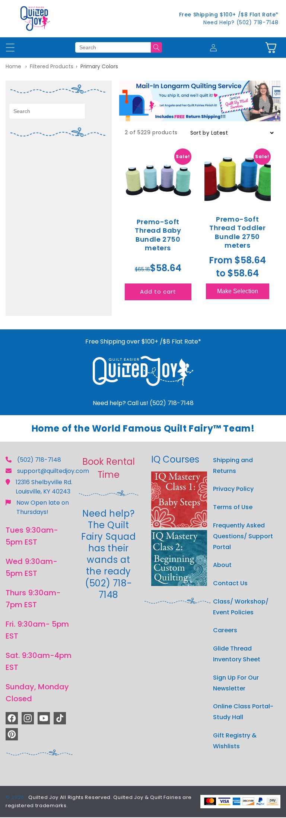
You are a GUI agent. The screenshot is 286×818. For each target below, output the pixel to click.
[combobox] (113, 47)
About (222, 565)
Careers (225, 630)
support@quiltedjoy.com (53, 471)
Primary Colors (99, 66)
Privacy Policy (233, 489)
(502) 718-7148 (39, 459)
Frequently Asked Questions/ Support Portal (243, 536)
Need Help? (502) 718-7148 (241, 22)
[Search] (156, 47)
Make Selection (237, 291)
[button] (270, 47)
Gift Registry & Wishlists (235, 740)
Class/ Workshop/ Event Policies (240, 607)
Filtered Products (51, 66)
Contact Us (230, 583)
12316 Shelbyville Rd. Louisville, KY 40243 (44, 487)
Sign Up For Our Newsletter (236, 683)
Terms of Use (232, 507)
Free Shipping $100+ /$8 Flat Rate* (229, 14)
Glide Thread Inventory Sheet (236, 654)
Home (13, 66)
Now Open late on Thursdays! (42, 507)
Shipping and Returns (233, 465)
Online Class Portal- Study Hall (243, 711)
